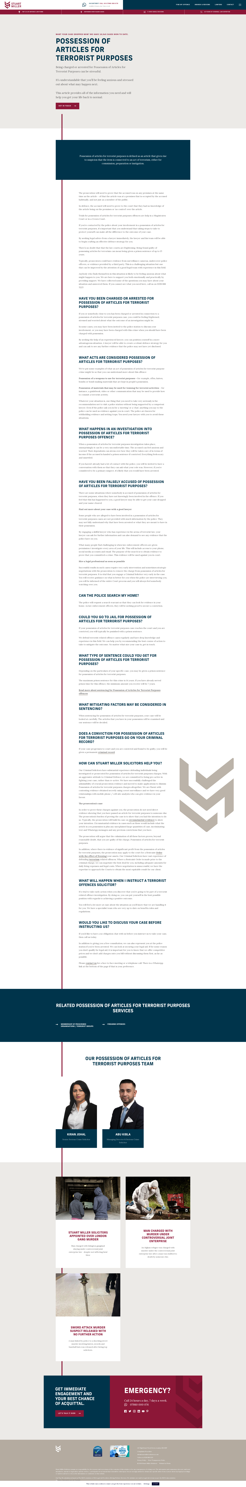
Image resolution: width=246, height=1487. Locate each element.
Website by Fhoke (165, 1463)
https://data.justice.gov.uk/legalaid (68, 1480)
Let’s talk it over (67, 1413)
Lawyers (218, 4)
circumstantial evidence (142, 820)
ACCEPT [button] (155, 1484)
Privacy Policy (141, 1460)
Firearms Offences (116, 1024)
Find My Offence (183, 4)
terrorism (94, 859)
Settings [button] (146, 1484)
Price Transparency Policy (156, 1460)
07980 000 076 (139, 1404)
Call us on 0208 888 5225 (145, 1457)
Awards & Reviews (202, 4)
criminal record (106, 752)
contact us (91, 963)
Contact (230, 4)
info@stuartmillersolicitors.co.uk (147, 1454)
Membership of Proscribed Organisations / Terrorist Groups (77, 1025)
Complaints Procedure (144, 1451)
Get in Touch (65, 106)
